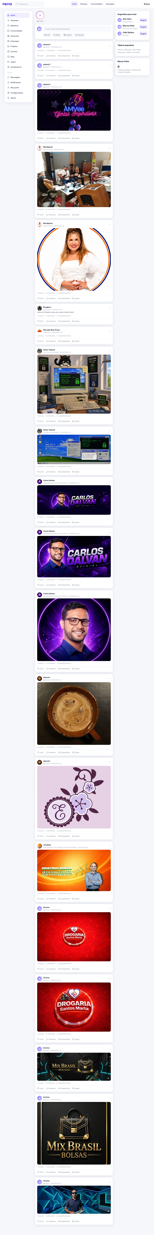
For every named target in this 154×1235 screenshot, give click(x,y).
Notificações (16, 82)
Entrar (147, 4)
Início (74, 4)
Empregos (110, 4)
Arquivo (68, 35)
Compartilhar (65, 56)
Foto (48, 35)
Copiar (76, 56)
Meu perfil (15, 88)
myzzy (7, 4)
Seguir (143, 20)
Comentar (52, 56)
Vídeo (57, 35)
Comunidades (96, 4)
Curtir (41, 56)
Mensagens (15, 77)
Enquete (80, 35)
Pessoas (83, 4)
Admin (13, 98)
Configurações (17, 93)
